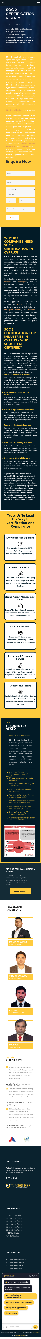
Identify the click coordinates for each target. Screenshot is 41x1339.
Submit (12, 217)
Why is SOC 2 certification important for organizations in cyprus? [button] (19, 772)
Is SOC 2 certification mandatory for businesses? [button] (21, 789)
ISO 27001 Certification (14, 1227)
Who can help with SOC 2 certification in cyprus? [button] (18, 812)
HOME (8, 24)
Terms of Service (20, 1335)
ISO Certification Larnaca (15, 1262)
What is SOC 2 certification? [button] (19, 735)
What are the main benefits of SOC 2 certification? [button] (22, 784)
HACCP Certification (13, 1233)
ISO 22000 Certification (14, 1224)
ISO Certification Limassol (15, 1265)
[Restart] (33, 1276)
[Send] (35, 1327)
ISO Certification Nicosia (14, 1268)
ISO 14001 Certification (14, 1218)
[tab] (20, 736)
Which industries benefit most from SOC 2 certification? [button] (20, 806)
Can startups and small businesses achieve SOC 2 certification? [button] (21, 801)
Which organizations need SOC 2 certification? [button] (21, 778)
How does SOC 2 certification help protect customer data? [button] (21, 795)
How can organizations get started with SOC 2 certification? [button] (22, 818)
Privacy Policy (36, 1332)
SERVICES (19, 24)
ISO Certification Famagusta (16, 1259)
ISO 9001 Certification (14, 1215)
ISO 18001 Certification (14, 1221)
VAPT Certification (12, 1236)
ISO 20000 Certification (14, 1230)
